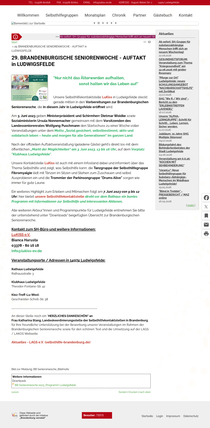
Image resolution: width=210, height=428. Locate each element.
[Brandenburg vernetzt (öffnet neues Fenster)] (29, 418)
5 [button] (111, 23)
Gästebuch (162, 15)
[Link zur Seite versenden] (144, 42)
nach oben (145, 392)
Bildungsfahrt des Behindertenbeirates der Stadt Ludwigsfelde (174, 148)
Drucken (133, 392)
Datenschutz (191, 416)
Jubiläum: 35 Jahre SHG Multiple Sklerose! (174, 135)
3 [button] (103, 23)
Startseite (147, 416)
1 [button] (94, 23)
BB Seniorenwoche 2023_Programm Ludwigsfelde (45, 385)
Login (159, 416)
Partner (139, 15)
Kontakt (185, 15)
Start (14, 42)
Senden (123, 392)
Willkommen (28, 15)
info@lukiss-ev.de (102, 2)
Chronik (119, 15)
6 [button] (115, 23)
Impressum (173, 416)
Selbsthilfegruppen (62, 15)
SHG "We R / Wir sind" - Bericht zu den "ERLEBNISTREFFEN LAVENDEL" (174, 103)
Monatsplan (95, 15)
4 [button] (107, 23)
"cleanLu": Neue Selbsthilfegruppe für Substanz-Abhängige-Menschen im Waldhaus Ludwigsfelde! (174, 177)
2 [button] (98, 23)
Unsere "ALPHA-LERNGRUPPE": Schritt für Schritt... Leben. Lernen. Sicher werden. (175, 121)
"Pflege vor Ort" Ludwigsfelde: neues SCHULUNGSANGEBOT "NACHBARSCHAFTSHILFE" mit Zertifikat (176, 84)
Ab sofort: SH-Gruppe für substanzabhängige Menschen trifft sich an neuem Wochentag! (106, 36)
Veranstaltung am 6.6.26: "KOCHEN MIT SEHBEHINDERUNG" (174, 162)
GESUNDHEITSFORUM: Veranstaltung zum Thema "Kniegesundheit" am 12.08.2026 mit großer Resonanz (175, 66)
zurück (15, 392)
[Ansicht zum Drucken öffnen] (149, 42)
